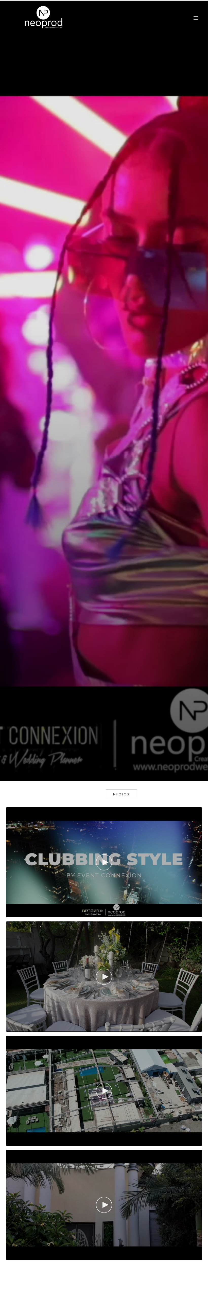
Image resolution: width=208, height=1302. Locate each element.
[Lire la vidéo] (104, 862)
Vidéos (86, 794)
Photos (121, 794)
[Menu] (196, 18)
